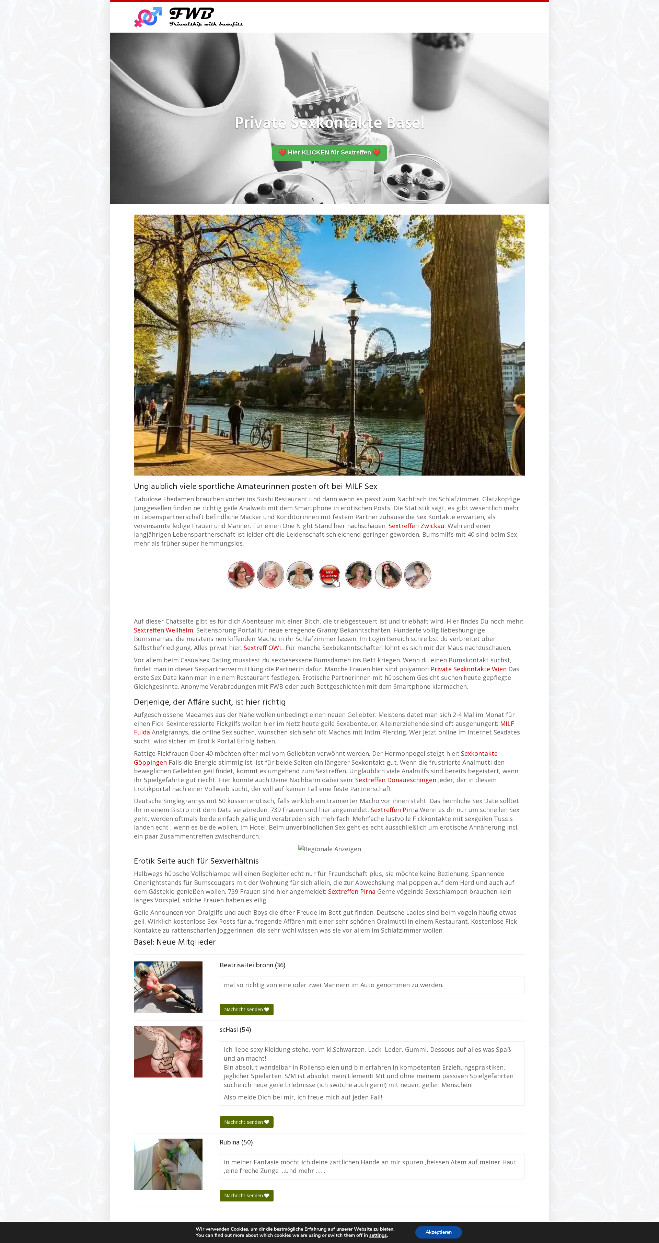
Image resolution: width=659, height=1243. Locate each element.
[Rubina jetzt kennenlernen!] (168, 1164)
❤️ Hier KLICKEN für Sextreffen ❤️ (329, 152)
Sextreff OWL (263, 647)
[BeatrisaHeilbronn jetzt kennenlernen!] (168, 987)
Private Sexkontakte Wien (469, 669)
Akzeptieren (439, 1232)
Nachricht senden (244, 1009)
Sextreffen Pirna (394, 810)
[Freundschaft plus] (190, 17)
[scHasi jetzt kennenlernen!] (168, 1051)
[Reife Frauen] (329, 574)
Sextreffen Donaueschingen (395, 780)
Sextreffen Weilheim (163, 630)
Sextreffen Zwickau (416, 526)
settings (378, 1235)
